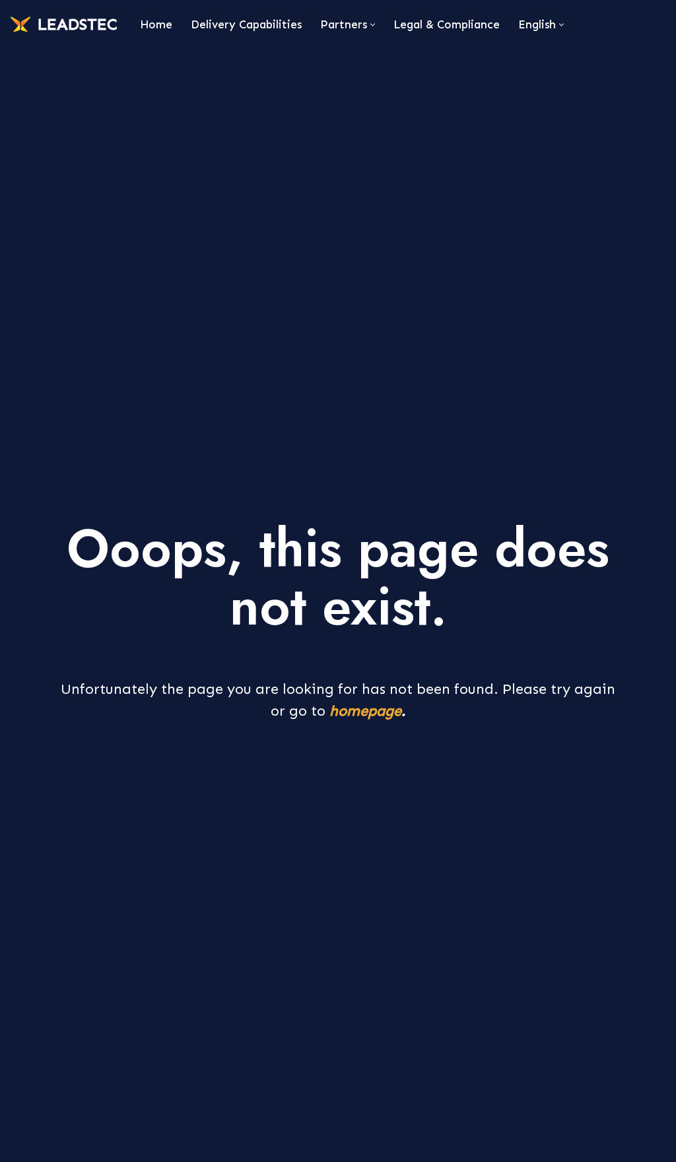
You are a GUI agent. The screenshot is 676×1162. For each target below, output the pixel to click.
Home (156, 24)
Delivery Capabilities (246, 24)
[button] (372, 24)
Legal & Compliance (446, 24)
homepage (365, 711)
